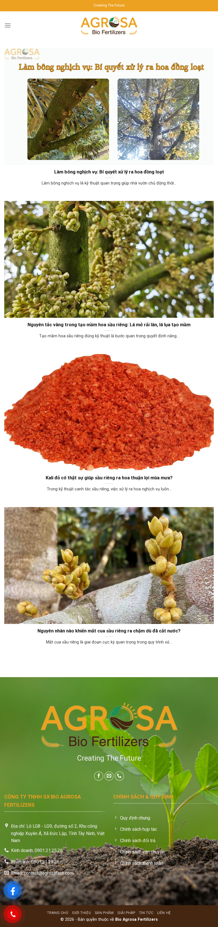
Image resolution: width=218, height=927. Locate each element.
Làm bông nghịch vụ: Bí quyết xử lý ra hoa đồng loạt (109, 172)
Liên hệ (164, 913)
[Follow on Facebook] (98, 776)
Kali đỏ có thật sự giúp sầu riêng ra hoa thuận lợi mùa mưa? (109, 477)
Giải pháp (126, 913)
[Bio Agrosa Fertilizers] (109, 25)
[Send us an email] (109, 776)
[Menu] (7, 25)
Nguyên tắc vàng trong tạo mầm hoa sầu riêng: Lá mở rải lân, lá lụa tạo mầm (109, 324)
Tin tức (146, 913)
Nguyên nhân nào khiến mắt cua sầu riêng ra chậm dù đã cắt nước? (109, 631)
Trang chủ (57, 913)
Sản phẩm (104, 913)
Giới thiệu (81, 913)
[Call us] (119, 776)
